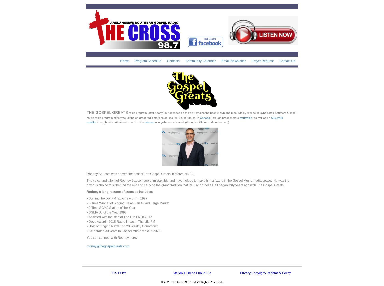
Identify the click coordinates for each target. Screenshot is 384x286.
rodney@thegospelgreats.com (108, 246)
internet (149, 122)
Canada (205, 117)
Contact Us (287, 61)
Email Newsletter (233, 61)
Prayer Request (262, 61)
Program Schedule (148, 61)
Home (124, 61)
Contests (173, 61)
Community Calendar (200, 61)
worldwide (246, 117)
